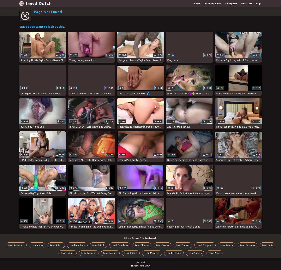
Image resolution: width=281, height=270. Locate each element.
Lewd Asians (56, 245)
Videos (197, 3)
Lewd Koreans (110, 253)
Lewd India (267, 245)
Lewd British (98, 245)
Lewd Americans (16, 245)
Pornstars (246, 3)
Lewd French (226, 245)
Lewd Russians (174, 253)
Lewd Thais (214, 253)
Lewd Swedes (195, 253)
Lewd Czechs (162, 245)
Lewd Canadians (120, 245)
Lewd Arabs (37, 245)
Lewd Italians (67, 253)
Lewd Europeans (205, 245)
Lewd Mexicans (151, 253)
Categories (231, 3)
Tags (258, 3)
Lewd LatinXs (130, 253)
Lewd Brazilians (77, 245)
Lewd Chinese (142, 245)
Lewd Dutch (39, 3)
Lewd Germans (247, 245)
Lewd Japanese (88, 253)
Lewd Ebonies (183, 245)
